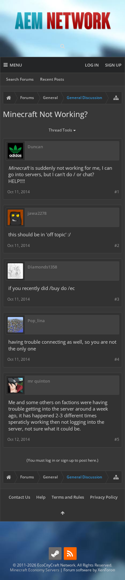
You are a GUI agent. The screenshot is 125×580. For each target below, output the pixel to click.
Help (41, 497)
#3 (116, 299)
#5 (116, 439)
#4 (116, 359)
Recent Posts (52, 79)
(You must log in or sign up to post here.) (62, 460)
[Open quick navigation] (116, 98)
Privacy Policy (104, 497)
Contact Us (19, 497)
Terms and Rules (68, 497)
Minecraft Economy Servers (34, 570)
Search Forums (20, 79)
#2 (116, 245)
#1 (116, 191)
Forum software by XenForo (89, 570)
